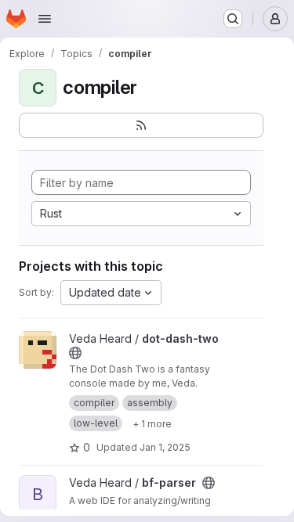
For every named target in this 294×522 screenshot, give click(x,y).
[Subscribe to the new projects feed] (141, 125)
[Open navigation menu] (44, 18)
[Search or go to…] (232, 18)
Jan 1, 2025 (165, 447)
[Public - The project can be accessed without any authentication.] (75, 353)
